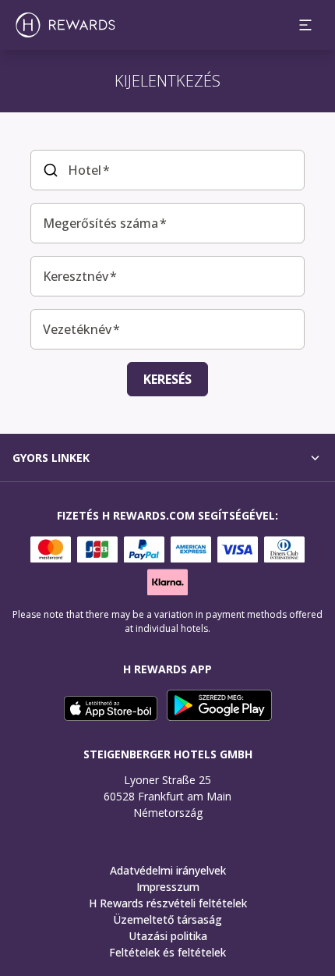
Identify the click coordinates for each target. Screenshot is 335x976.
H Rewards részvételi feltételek (168, 903)
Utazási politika (168, 935)
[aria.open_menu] (305, 25)
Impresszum (167, 886)
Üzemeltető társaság (167, 919)
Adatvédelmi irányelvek (168, 870)
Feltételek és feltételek (167, 952)
